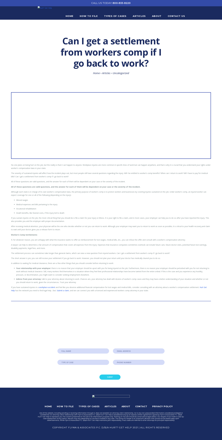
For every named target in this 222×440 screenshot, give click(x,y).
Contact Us (176, 16)
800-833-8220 (111, 3)
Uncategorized (121, 73)
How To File (89, 16)
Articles (139, 16)
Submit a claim (63, 290)
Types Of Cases (115, 16)
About (156, 16)
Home (69, 16)
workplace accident (47, 287)
